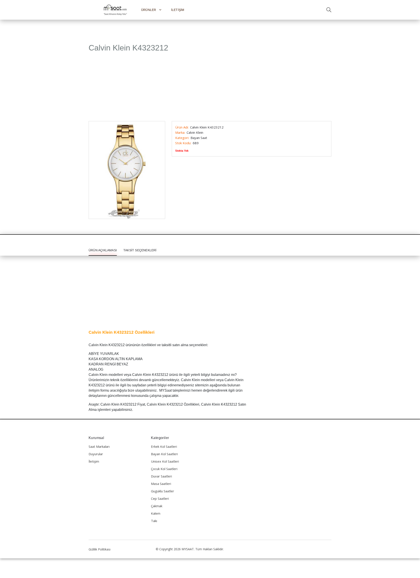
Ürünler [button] (149, 10)
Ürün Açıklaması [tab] (103, 250)
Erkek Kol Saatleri (164, 446)
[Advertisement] (210, 89)
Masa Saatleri (161, 483)
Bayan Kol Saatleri (164, 454)
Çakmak (156, 506)
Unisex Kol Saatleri (165, 461)
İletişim (177, 10)
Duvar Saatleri (161, 476)
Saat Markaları (99, 446)
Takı (154, 521)
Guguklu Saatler (162, 491)
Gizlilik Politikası (99, 549)
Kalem (155, 513)
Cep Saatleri (160, 498)
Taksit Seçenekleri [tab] (140, 250)
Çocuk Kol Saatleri (164, 469)
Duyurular (96, 454)
